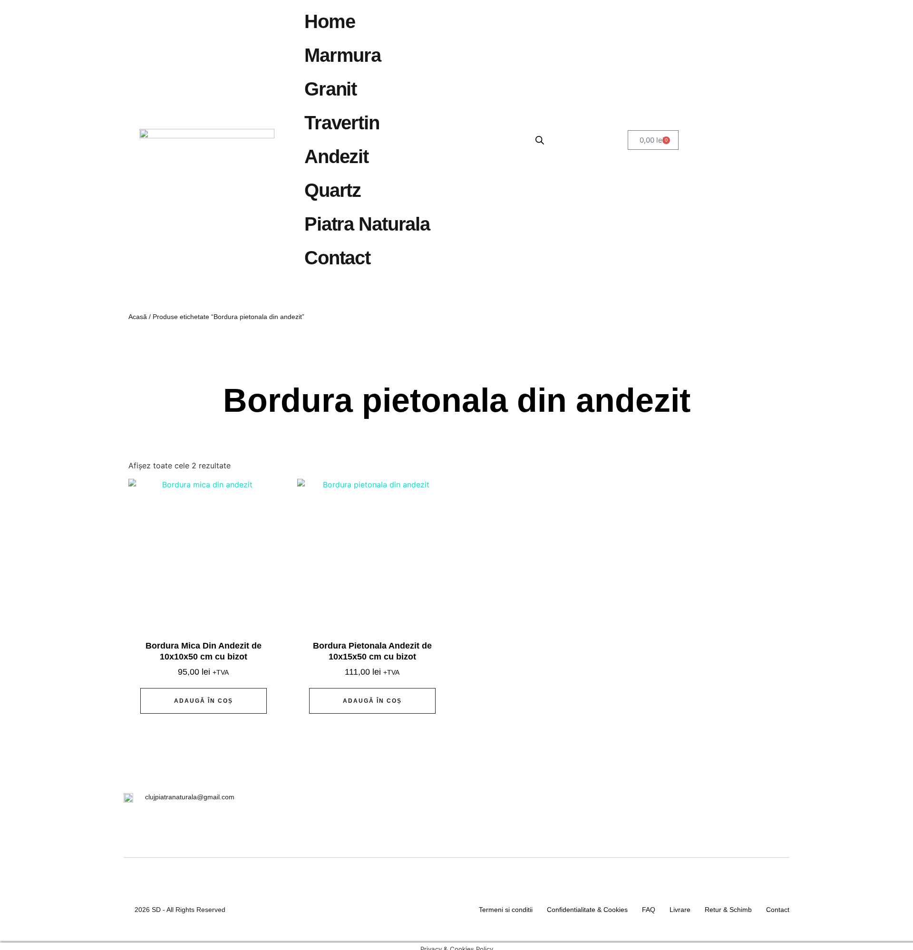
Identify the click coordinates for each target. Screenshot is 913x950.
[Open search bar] (539, 140)
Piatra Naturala (367, 223)
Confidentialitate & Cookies (587, 909)
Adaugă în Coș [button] (203, 701)
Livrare (680, 909)
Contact (337, 257)
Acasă (137, 316)
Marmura (342, 55)
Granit (330, 88)
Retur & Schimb (728, 909)
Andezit (336, 156)
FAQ (648, 909)
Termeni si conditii (506, 909)
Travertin (341, 122)
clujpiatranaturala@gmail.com (189, 797)
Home (329, 21)
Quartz (332, 190)
